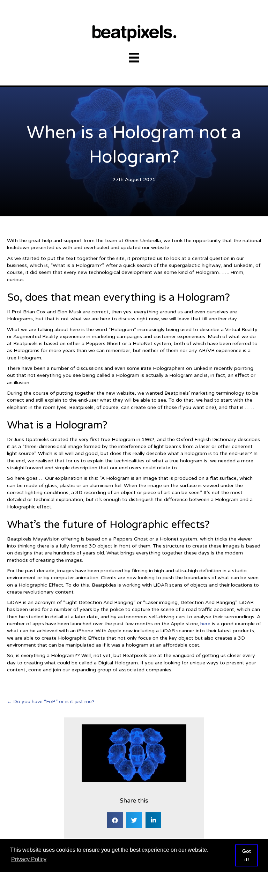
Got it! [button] (246, 855)
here (205, 624)
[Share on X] (134, 820)
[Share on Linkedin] (153, 820)
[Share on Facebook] (115, 820)
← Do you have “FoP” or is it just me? (51, 702)
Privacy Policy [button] (28, 859)
